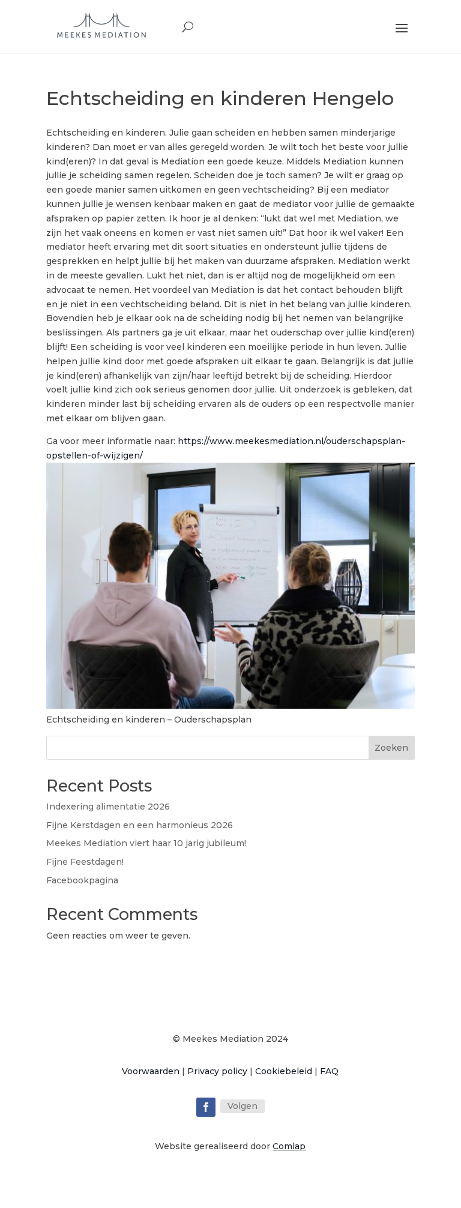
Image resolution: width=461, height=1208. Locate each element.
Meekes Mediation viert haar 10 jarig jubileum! (146, 843)
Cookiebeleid (283, 1071)
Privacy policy (217, 1071)
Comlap (289, 1146)
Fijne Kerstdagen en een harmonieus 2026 (139, 825)
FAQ (329, 1071)
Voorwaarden (150, 1071)
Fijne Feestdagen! (85, 861)
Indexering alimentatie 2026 (108, 806)
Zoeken (391, 747)
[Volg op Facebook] (205, 1107)
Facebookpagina (82, 880)
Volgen (242, 1106)
